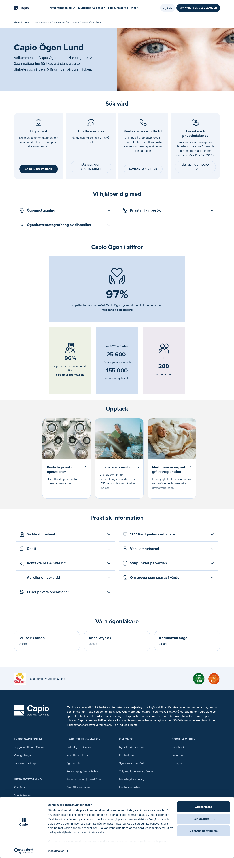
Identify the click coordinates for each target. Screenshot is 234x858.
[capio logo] (31, 710)
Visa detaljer (56, 850)
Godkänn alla (203, 806)
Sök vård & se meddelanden (198, 8)
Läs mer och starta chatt (91, 166)
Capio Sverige (22, 22)
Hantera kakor (201, 818)
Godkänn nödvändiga (203, 830)
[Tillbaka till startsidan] (21, 8)
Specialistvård (61, 22)
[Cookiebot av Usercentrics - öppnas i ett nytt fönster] (24, 851)
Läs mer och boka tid (195, 166)
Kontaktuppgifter (143, 168)
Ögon (75, 22)
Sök (169, 8)
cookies (143, 827)
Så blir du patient (38, 168)
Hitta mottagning (42, 22)
